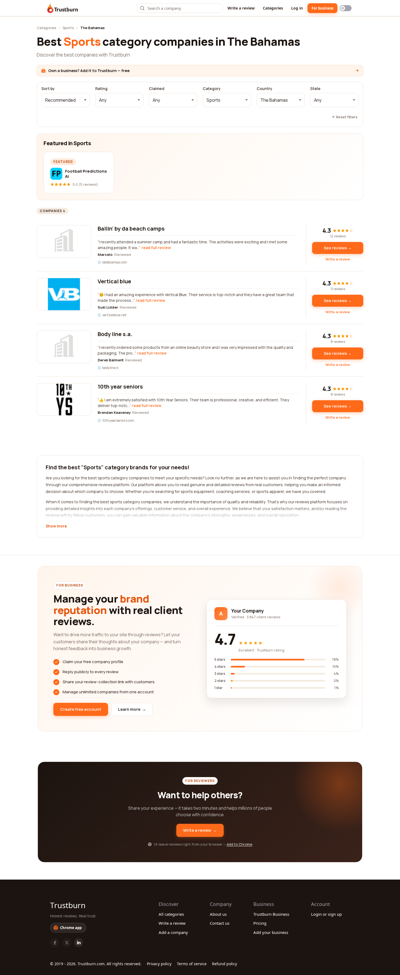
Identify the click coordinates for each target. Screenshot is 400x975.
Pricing (259, 923)
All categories (171, 914)
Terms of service (192, 963)
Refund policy (224, 963)
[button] (65, 100)
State (315, 88)
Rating (101, 88)
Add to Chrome (239, 844)
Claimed (156, 88)
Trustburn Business (271, 914)
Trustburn (67, 905)
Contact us (219, 923)
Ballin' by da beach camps (131, 228)
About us (218, 914)
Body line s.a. (115, 334)
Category (212, 88)
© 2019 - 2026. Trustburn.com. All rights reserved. (95, 963)
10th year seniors (120, 386)
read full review (156, 247)
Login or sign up (326, 914)
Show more (56, 526)
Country (264, 88)
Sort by (48, 88)
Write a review (241, 8)
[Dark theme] (346, 8)
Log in (297, 8)
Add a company (173, 932)
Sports (68, 27)
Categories (273, 8)
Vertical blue (114, 281)
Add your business (270, 932)
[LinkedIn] (78, 942)
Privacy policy (159, 963)
